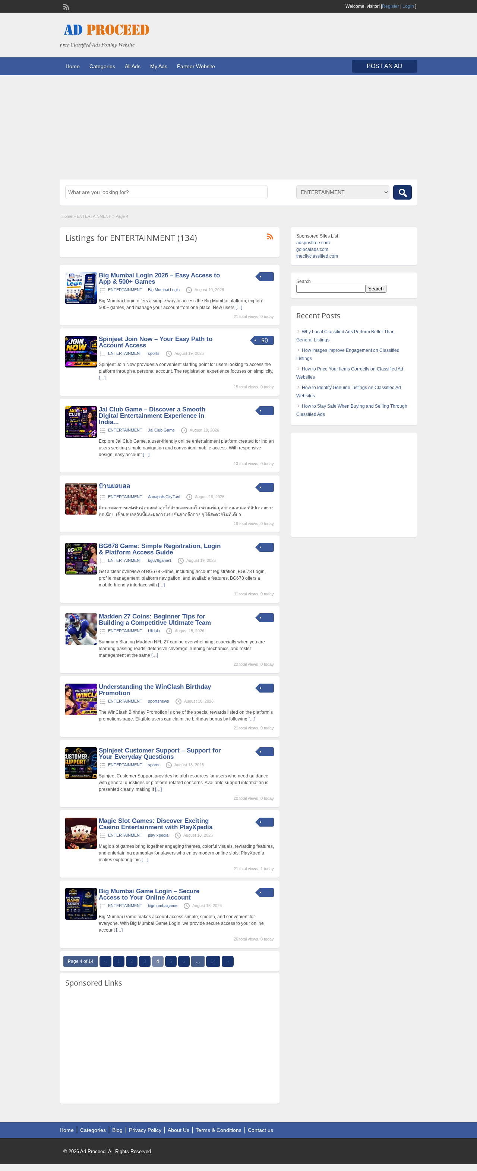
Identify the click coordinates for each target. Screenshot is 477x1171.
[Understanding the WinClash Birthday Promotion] (81, 713)
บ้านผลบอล (114, 486)
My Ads (158, 66)
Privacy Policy (145, 1130)
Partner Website (196, 66)
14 (213, 961)
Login (408, 6)
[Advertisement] (238, 127)
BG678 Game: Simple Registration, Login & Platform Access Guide (160, 549)
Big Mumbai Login (164, 289)
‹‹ (105, 961)
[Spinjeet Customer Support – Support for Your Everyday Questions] (81, 777)
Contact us (260, 1130)
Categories (102, 66)
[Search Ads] (402, 192)
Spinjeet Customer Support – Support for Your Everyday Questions (160, 753)
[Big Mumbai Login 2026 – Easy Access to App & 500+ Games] (81, 302)
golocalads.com (312, 249)
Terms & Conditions (218, 1130)
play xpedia (158, 835)
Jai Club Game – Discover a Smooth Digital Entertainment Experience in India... (152, 416)
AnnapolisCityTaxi (164, 496)
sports (153, 353)
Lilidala (154, 631)
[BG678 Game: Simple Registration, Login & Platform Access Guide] (81, 573)
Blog (117, 1130)
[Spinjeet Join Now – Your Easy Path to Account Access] (81, 366)
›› (227, 961)
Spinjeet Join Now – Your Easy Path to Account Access (155, 342)
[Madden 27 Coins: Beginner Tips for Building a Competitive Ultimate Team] (81, 643)
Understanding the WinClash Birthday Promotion (155, 690)
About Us (178, 1130)
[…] (239, 307)
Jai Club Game (161, 430)
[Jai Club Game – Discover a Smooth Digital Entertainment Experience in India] (81, 436)
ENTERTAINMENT (94, 216)
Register (390, 6)
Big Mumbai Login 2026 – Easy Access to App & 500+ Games (159, 278)
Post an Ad (384, 66)
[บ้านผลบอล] (81, 513)
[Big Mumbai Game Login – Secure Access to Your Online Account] (81, 918)
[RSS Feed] (66, 6)
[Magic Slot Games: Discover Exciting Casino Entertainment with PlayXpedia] (81, 847)
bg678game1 (159, 560)
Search (303, 281)
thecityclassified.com (317, 256)
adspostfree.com (313, 242)
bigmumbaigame (162, 905)
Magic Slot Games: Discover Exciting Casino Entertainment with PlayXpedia (155, 824)
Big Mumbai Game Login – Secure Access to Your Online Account (149, 894)
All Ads (132, 66)
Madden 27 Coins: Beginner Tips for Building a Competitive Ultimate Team (155, 619)
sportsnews (158, 701)
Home (73, 66)
